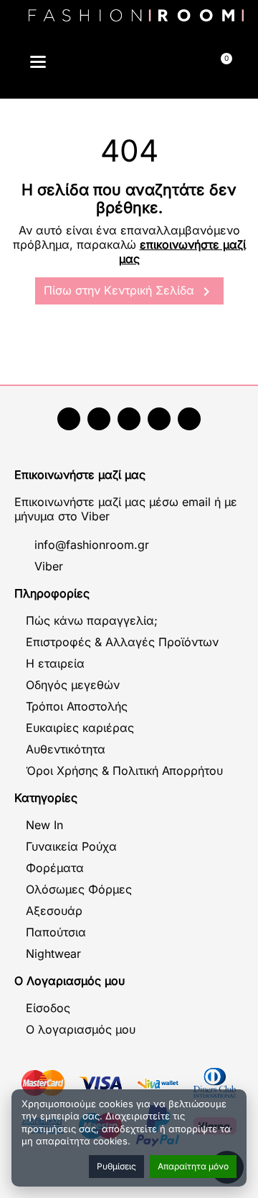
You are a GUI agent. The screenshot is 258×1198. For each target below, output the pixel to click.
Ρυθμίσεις (116, 1166)
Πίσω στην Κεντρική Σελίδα (129, 291)
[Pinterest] (189, 418)
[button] (98, 64)
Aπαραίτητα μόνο (193, 1166)
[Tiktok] (159, 418)
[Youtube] (98, 418)
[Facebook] (68, 418)
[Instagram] (129, 418)
